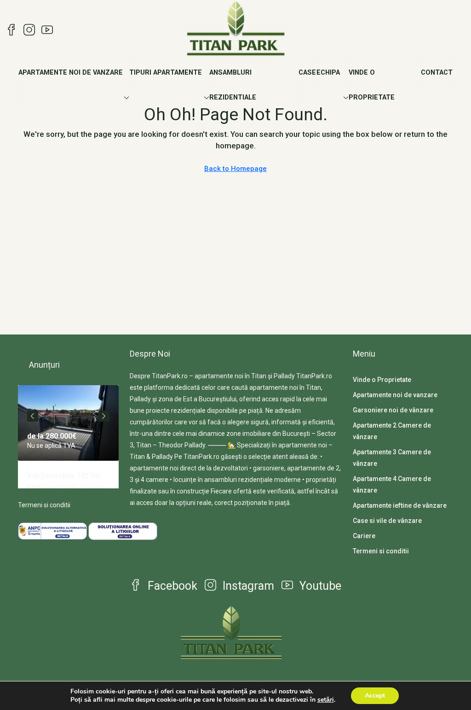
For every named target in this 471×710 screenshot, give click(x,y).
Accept (375, 695)
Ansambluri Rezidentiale (232, 85)
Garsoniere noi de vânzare (393, 410)
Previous (32, 416)
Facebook (171, 586)
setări (325, 700)
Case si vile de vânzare (387, 520)
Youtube (319, 586)
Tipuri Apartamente (165, 72)
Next (103, 416)
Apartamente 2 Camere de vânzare (392, 431)
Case (307, 72)
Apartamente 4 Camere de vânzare (392, 484)
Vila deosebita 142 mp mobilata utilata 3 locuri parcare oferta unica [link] (66, 487)
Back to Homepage (235, 168)
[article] (68, 436)
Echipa (328, 72)
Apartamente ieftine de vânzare (400, 505)
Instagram (247, 586)
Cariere (364, 536)
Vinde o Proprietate (372, 85)
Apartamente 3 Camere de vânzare (392, 457)
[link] (68, 423)
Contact (437, 72)
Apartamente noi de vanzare (70, 72)
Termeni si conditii (44, 505)
